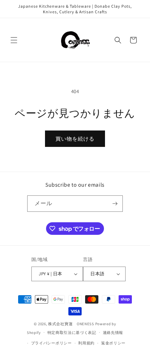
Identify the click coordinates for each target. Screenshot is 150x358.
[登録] (114, 203)
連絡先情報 (113, 332)
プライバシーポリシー (51, 343)
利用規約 (86, 343)
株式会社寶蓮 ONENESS (71, 323)
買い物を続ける (75, 138)
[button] (14, 40)
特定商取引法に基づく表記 (71, 332)
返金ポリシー (113, 343)
